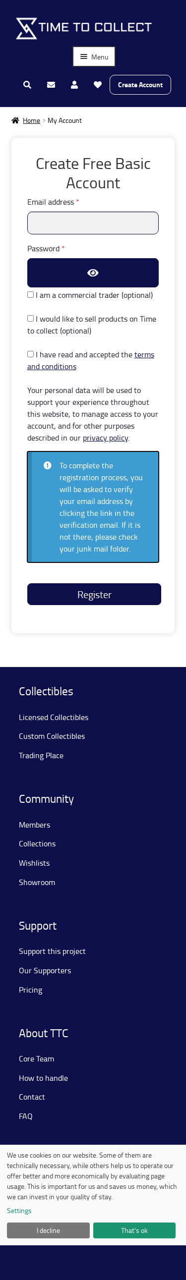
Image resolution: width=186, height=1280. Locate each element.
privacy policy (105, 437)
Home (31, 120)
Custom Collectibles (52, 735)
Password (61, 248)
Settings (19, 1210)
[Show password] (93, 272)
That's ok (134, 1230)
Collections (37, 843)
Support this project (52, 951)
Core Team (36, 1058)
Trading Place (41, 755)
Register (94, 594)
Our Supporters (45, 970)
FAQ (26, 1116)
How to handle (43, 1077)
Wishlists (34, 862)
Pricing (30, 989)
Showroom (37, 882)
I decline (48, 1230)
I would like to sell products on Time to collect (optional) (91, 324)
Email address (68, 201)
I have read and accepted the (90, 360)
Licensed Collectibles (53, 717)
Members (34, 824)
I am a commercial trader (93, 294)
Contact (32, 1096)
